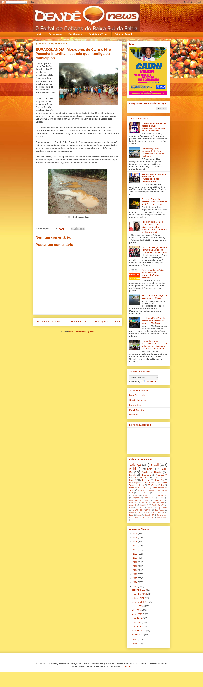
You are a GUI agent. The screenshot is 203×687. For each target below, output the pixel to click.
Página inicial (78, 321)
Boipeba (151, 490)
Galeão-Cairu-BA (158, 505)
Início (39, 34)
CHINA (161, 498)
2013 (135, 586)
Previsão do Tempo (98, 34)
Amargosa (141, 490)
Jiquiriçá (135, 495)
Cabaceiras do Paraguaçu (139, 500)
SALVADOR (140, 477)
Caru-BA (144, 503)
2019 (135, 562)
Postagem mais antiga (107, 321)
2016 (135, 574)
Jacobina (139, 508)
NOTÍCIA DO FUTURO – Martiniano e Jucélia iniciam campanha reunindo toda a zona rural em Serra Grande (154, 227)
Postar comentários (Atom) (82, 331)
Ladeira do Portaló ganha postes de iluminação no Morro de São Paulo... (154, 320)
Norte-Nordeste (158, 512)
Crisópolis (132, 505)
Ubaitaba (135, 517)
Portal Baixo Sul (136, 410)
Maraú (146, 512)
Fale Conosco (75, 34)
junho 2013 (137, 614)
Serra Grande (162, 515)
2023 (135, 546)
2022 (135, 550)
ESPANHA (144, 505)
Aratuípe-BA (148, 498)
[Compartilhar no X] (77, 228)
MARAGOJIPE (134, 512)
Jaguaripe (150, 508)
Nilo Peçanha (135, 483)
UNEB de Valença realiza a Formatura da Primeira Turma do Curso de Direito (154, 250)
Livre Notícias (135, 405)
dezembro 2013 (139, 590)
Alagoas (136, 498)
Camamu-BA (159, 500)
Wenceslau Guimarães (159, 495)
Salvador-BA (149, 515)
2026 (135, 533)
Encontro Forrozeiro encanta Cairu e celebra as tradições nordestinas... (154, 201)
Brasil (155, 465)
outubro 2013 (138, 598)
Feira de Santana (143, 493)
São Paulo (149, 483)
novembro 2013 (139, 594)
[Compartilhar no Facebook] (80, 228)
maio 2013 (137, 618)
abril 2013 (137, 622)
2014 (135, 582)
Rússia (138, 515)
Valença (135, 465)
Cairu (150, 469)
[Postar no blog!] (75, 228)
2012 (135, 639)
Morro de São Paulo (138, 488)
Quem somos (55, 34)
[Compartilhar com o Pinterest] (83, 228)
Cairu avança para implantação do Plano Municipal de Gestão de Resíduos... (153, 152)
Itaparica (164, 493)
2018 (135, 566)
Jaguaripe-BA (162, 508)
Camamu (146, 475)
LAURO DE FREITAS (141, 510)
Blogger (127, 666)
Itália (131, 508)
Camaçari (132, 503)
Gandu (155, 493)
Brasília (132, 475)
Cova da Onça (158, 503)
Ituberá (132, 480)
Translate (151, 381)
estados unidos (161, 517)
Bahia (133, 469)
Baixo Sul (159, 480)
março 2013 (138, 626)
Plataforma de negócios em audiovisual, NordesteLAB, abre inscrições (153, 274)
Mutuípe (144, 495)
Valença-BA (161, 475)
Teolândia (152, 485)
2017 (135, 570)
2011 (135, 643)
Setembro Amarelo (124, 34)
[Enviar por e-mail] (72, 228)
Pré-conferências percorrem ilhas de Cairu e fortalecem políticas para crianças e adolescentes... (154, 345)
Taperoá (146, 480)
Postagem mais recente (49, 321)
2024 (135, 541)
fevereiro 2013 (139, 630)
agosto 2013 (138, 606)
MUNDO (158, 477)
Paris (131, 515)
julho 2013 (137, 610)
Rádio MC (134, 414)
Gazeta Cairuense (137, 400)
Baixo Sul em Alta (137, 395)
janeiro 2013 (138, 634)
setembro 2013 (139, 602)
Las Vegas (159, 510)
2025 (135, 537)
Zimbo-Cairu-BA (147, 517)
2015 (135, 578)
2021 (135, 554)
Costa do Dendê (151, 472)
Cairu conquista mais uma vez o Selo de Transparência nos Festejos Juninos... (154, 178)
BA (162, 485)
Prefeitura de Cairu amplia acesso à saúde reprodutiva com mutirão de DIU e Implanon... (154, 127)
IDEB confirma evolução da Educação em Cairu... (154, 296)
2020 (135, 558)
